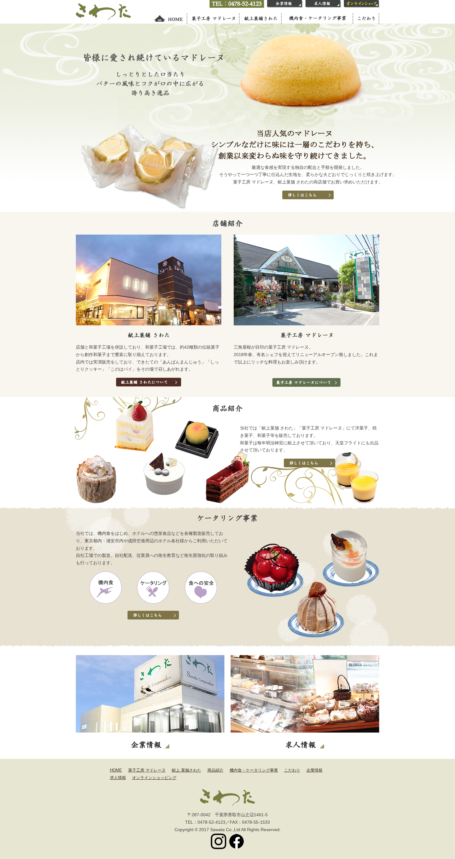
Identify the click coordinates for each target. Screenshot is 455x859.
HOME (116, 770)
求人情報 (118, 777)
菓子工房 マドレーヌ (147, 770)
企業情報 (314, 770)
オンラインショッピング (154, 777)
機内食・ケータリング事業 (254, 770)
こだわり (292, 770)
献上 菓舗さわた (186, 770)
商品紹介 (215, 770)
